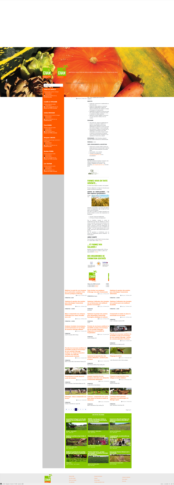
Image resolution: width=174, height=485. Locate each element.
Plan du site (124, 481)
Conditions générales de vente (99, 482)
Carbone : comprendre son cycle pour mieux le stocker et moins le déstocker (97, 398)
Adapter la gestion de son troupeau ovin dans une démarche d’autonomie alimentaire (98, 378)
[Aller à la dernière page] (85, 409)
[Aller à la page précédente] (69, 409)
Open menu (2, 1)
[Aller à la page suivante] (83, 409)
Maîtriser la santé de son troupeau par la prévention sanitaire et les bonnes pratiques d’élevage (75, 292)
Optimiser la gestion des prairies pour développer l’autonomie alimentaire (120, 292)
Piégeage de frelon (116, 356)
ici (99, 240)
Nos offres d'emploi (72, 478)
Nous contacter (124, 479)
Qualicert (96, 285)
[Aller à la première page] (66, 409)
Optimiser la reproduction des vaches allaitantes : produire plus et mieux (97, 357)
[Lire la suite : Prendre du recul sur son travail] (98, 441)
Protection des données (98, 476)
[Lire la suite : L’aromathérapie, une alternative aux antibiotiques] (120, 442)
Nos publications (71, 482)
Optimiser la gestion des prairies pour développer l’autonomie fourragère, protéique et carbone (97, 315)
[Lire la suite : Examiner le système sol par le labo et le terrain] (76, 442)
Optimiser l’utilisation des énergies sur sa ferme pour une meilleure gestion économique (98, 303)
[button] (4, 2)
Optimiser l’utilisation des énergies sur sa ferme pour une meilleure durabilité (121, 303)
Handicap (95, 478)
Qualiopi (96, 286)
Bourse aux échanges (72, 480)
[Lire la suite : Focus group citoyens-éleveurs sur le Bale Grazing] (120, 458)
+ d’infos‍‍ (96, 251)
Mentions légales (97, 480)
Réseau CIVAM (71, 476)
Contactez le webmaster (126, 477)
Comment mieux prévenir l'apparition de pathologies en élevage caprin (119, 398)
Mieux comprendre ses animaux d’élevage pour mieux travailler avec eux (75, 315)
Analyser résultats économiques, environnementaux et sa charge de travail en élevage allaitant (75, 327)
